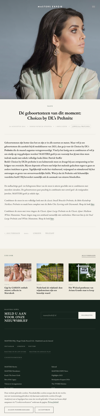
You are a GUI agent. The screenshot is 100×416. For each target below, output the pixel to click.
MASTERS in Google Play (40, 352)
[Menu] (94, 6)
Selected (54, 367)
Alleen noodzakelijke (19, 410)
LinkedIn (37, 233)
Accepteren (44, 410)
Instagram (9, 346)
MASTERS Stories (10, 367)
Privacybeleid (53, 402)
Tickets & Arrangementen (13, 384)
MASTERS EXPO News (60, 371)
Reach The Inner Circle (12, 375)
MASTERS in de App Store (15, 352)
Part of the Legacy (10, 379)
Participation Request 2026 (61, 379)
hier (92, 204)
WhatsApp (49, 233)
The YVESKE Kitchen (59, 384)
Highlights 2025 (57, 375)
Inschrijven (87, 315)
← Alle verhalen (12, 233)
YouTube (32, 346)
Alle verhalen (89, 255)
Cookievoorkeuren (13, 357)
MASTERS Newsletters (12, 371)
